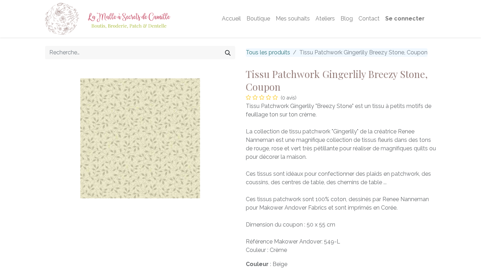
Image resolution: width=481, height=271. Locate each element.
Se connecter (405, 18)
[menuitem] (231, 19)
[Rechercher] (227, 52)
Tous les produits (268, 52)
